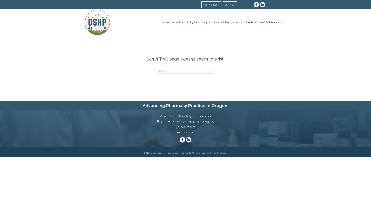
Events (249, 22)
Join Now (230, 4)
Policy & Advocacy (197, 22)
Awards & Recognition (226, 22)
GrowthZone (222, 153)
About (176, 22)
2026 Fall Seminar (270, 22)
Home (165, 22)
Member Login (211, 4)
